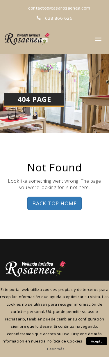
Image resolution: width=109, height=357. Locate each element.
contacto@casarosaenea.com (58, 8)
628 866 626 (58, 18)
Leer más (56, 348)
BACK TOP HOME (54, 203)
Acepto (97, 341)
